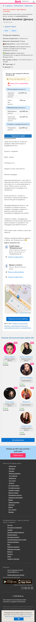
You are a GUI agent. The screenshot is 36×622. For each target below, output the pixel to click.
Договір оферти (12, 535)
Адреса (14, 30)
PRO (15, 343)
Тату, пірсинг (12, 509)
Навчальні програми (13, 549)
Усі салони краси (13, 485)
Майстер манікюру (15, 473)
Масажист (12, 468)
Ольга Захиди (9, 402)
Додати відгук (10, 26)
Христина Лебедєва (26, 377)
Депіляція (11, 505)
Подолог (11, 483)
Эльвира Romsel (26, 426)
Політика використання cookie (16, 539)
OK (19, 619)
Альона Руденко (10, 357)
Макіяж (10, 500)
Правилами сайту (26, 616)
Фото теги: (8, 323)
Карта (9, 556)
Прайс (6, 30)
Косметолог (12, 466)
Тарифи (9, 530)
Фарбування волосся (15, 495)
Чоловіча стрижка (13, 490)
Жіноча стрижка (13, 493)
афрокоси (7, 326)
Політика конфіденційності (15, 532)
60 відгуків (22, 385)
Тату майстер (13, 476)
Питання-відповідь (13, 542)
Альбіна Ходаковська (26, 357)
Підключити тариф (18, 136)
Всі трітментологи (18, 440)
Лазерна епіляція (13, 502)
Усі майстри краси (14, 488)
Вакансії (9, 551)
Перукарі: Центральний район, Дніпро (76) (17, 338)
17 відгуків (22, 434)
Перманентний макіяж (15, 497)
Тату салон (12, 480)
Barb (18, 2)
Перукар (11, 471)
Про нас (9, 525)
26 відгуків (5, 365)
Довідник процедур (13, 547)
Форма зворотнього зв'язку (15, 575)
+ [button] (7, 287)
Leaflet (16, 312)
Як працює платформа (14, 527)
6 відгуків (21, 410)
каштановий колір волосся (19, 326)
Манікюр (11, 512)
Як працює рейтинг (13, 537)
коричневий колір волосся (12, 328)
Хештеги (10, 554)
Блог (8, 544)
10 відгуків (5, 410)
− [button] (7, 290)
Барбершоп (12, 478)
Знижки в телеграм (13, 559)
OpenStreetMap (24, 312)
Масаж (10, 507)
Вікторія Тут (26, 402)
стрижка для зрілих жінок (20, 323)
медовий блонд (26, 328)
